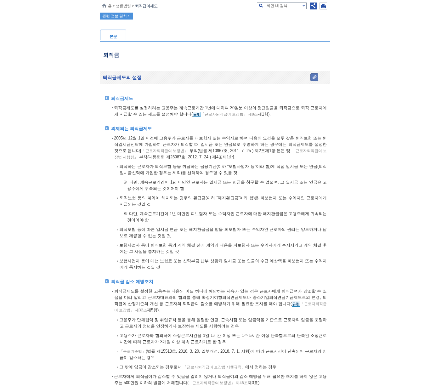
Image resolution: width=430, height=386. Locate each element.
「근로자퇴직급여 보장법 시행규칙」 (214, 367)
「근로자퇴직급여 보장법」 (164, 151)
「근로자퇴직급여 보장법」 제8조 (229, 114)
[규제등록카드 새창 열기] (197, 114)
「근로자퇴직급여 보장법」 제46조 (218, 383)
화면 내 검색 (277, 5)
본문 (113, 36)
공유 (313, 6)
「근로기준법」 (132, 351)
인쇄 (323, 6)
